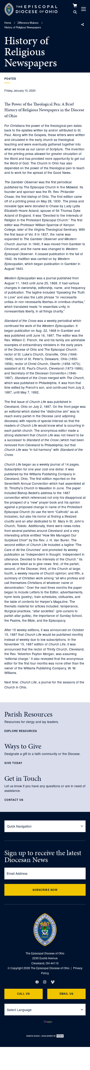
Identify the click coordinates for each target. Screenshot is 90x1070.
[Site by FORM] (45, 1036)
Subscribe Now (45, 890)
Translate (59, 1022)
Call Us (23, 993)
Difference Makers (28, 22)
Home (7, 22)
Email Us (66, 993)
